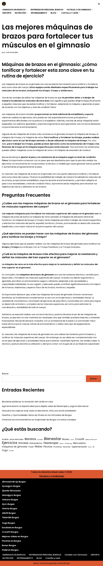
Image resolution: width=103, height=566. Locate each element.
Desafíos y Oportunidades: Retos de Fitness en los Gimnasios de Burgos (37, 415)
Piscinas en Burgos (11, 540)
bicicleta (40, 439)
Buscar (5, 373)
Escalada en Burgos (12, 527)
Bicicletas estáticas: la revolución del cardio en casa (27, 401)
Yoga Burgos (8, 523)
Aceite (5, 439)
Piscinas (47, 446)
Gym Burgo (7, 504)
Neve (35, 563)
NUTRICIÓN (7, 558)
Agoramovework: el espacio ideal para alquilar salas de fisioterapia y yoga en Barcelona (45, 406)
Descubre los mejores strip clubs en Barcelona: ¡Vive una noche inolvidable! (39, 410)
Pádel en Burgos (10, 550)
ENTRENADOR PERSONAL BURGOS (47, 9)
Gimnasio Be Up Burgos (14, 481)
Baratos (30, 439)
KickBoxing (68, 443)
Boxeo (65, 439)
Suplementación (79, 446)
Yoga (5, 450)
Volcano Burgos (10, 499)
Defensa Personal (91, 439)
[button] (26, 9)
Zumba (11, 451)
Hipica (61, 443)
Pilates (38, 446)
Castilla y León (52, 558)
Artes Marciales (16, 439)
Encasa (23, 443)
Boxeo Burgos (9, 545)
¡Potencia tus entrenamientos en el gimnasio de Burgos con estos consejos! (39, 419)
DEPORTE (6, 12)
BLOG (39, 558)
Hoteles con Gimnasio (76, 554)
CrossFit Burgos (10, 531)
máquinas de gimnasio (14, 446)
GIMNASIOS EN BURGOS (13, 554)
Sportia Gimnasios (11, 490)
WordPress (64, 563)
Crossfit (79, 439)
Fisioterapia (50, 443)
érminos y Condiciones (52, 476)
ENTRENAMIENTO (39, 12)
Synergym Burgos (11, 486)
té (93, 447)
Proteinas (57, 447)
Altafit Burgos (9, 513)
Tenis (90, 447)
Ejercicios (9, 443)
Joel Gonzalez (12, 52)
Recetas (66, 447)
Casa (72, 439)
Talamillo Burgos (10, 517)
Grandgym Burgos (11, 495)
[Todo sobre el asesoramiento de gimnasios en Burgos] (4, 4)
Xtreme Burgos (9, 508)
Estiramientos (36, 443)
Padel (31, 447)
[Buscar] (99, 4)
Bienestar (52, 438)
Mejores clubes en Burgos (15, 536)
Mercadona (79, 443)
